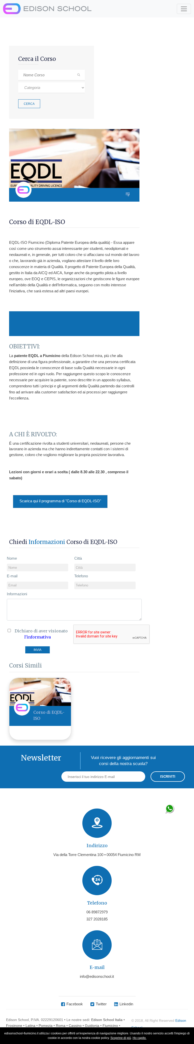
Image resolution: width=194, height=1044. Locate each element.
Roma (60, 1026)
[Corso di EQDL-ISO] (40, 692)
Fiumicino (110, 1026)
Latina (30, 1026)
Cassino (75, 1026)
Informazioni (17, 594)
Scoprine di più (120, 1038)
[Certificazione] (129, 194)
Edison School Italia (107, 1020)
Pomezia (46, 1026)
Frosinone (14, 1026)
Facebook (74, 1004)
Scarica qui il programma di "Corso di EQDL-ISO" (60, 501)
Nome (12, 558)
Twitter (101, 1004)
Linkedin (126, 1004)
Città (78, 558)
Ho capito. (140, 1038)
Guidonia (92, 1026)
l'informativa (37, 636)
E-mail (12, 576)
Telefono (81, 576)
